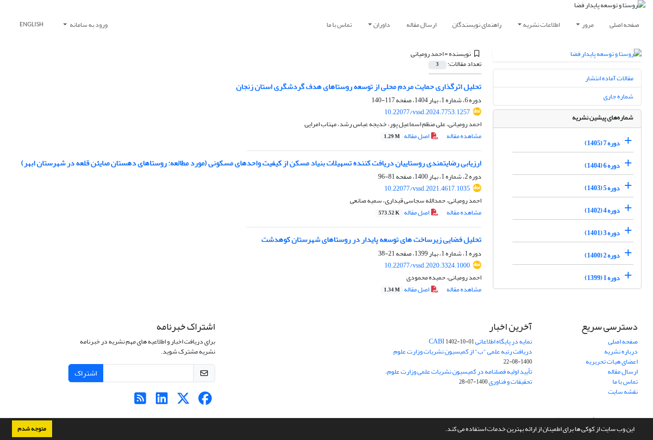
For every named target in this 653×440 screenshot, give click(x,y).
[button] (442, 430)
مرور (588, 24)
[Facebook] (205, 401)
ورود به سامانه (88, 24)
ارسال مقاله (421, 24)
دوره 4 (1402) (602, 210)
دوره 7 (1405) (602, 143)
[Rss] (140, 401)
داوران (381, 24)
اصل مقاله (407, 135)
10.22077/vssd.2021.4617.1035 (427, 188)
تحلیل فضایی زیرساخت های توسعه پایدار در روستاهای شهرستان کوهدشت (371, 239)
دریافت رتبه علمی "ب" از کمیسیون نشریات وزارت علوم (462, 351)
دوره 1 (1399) (602, 277)
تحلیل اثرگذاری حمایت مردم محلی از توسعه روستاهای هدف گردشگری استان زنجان (358, 86)
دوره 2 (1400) (602, 255)
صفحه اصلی (624, 24)
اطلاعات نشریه (541, 24)
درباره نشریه (621, 351)
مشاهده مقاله (463, 135)
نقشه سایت (623, 391)
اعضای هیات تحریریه (612, 361)
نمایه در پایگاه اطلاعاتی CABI (480, 341)
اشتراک (86, 373)
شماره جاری (618, 96)
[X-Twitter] (183, 401)
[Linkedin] (162, 401)
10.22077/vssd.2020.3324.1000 (427, 265)
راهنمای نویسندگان (476, 24)
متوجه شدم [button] (32, 428)
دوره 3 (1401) (602, 232)
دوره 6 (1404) (602, 165)
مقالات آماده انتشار (609, 78)
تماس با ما (339, 24)
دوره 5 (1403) (602, 188)
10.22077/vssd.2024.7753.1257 (427, 112)
